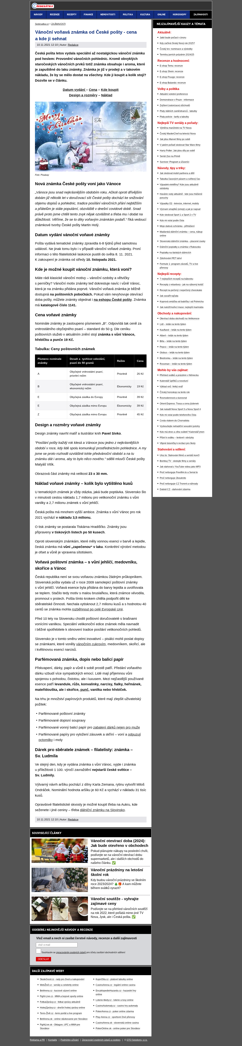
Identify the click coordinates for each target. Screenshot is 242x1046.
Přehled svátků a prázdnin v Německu (179, 375)
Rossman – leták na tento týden (176, 364)
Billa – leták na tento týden (173, 341)
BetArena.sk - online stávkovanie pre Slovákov (64, 1019)
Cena (93, 90)
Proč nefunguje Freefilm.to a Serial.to (179, 472)
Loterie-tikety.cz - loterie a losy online (114, 1000)
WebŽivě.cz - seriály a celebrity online (59, 985)
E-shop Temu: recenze (171, 65)
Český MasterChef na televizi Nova (178, 133)
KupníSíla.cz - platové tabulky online (114, 979)
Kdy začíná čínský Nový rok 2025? (177, 43)
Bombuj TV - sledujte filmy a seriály (178, 461)
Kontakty (52, 1040)
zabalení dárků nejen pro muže (116, 727)
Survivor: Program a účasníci (174, 162)
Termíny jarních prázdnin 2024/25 (177, 54)
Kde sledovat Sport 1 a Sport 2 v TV (178, 215)
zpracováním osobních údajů (71, 952)
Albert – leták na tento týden (174, 335)
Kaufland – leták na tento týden (176, 330)
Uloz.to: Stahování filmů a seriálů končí (179, 455)
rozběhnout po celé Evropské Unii (97, 609)
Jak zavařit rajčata (169, 296)
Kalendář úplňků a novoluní (174, 381)
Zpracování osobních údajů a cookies (101, 1040)
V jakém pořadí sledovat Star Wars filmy (180, 145)
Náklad (106, 95)
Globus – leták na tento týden (175, 352)
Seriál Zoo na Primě (170, 156)
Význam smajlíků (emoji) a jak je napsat (180, 209)
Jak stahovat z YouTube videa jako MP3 (180, 466)
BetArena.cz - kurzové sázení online (58, 990)
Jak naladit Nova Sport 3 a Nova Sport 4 (180, 409)
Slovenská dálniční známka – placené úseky (182, 241)
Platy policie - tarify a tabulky (174, 116)
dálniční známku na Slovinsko (102, 810)
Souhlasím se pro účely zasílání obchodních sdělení (83, 952)
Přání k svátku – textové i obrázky (177, 437)
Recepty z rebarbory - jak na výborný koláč (181, 284)
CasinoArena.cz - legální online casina (115, 985)
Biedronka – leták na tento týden (176, 358)
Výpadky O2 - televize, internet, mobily (179, 203)
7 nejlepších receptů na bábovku (176, 279)
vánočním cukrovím (91, 644)
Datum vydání (74, 90)
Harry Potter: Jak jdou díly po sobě (177, 150)
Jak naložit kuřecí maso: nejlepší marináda (181, 307)
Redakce (73, 44)
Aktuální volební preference (174, 94)
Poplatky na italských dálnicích (175, 252)
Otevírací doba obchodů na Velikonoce (179, 318)
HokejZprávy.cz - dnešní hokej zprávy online (62, 1007)
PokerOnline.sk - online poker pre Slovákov (118, 1028)
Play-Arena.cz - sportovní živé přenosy (115, 1017)
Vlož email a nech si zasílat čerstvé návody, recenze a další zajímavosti (86, 938)
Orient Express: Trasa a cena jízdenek (179, 403)
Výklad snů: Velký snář (171, 386)
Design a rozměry (83, 95)
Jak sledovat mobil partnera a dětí (177, 173)
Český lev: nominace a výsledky (176, 49)
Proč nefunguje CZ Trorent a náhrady (179, 483)
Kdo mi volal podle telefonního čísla (178, 415)
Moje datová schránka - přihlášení (177, 226)
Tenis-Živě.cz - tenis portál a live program (61, 1013)
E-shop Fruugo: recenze (172, 77)
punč (84, 690)
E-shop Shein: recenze (171, 71)
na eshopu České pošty (113, 300)
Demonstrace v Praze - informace (177, 99)
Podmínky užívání (69, 1040)
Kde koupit (110, 90)
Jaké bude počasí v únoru (173, 37)
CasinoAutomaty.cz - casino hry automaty (117, 1005)
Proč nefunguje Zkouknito (173, 478)
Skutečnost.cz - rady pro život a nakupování (62, 979)
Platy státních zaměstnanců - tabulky (178, 111)
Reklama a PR (37, 1040)
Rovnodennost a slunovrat (173, 398)
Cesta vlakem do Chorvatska (174, 420)
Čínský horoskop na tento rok (175, 392)
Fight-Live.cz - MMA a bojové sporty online (61, 996)
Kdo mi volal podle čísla (172, 220)
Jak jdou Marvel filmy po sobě (175, 139)
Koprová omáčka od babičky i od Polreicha (182, 301)
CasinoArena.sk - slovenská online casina (117, 1022)
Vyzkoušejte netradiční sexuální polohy (180, 426)
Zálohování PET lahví (171, 258)
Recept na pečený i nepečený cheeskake (181, 290)
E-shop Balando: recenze (173, 82)
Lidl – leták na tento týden (173, 324)
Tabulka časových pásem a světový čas (180, 179)
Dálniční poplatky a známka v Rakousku (180, 247)
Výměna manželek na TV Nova (176, 128)
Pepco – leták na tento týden (174, 347)
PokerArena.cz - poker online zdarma (115, 1011)
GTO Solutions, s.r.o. (137, 1040)
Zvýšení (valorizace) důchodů (175, 105)
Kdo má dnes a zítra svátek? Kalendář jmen (182, 432)
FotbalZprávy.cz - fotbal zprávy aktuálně (60, 1002)
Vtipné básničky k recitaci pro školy (177, 443)
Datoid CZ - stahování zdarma (175, 489)
